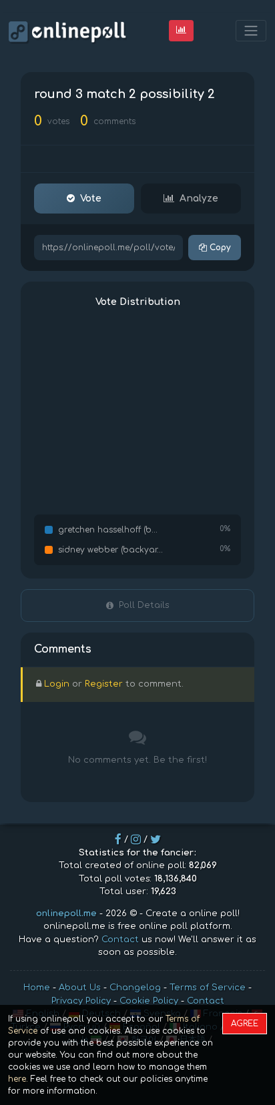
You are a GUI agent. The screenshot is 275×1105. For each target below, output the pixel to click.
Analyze (199, 199)
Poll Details (144, 605)
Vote (90, 199)
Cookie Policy (148, 1001)
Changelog (135, 987)
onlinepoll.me (66, 913)
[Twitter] (155, 839)
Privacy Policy (81, 1001)
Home (36, 987)
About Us (80, 987)
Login (56, 684)
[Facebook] (118, 839)
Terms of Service (208, 987)
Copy (218, 247)
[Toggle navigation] (251, 31)
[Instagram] (136, 839)
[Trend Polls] (181, 30)
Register (104, 684)
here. (18, 1079)
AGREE (244, 1023)
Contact (120, 939)
